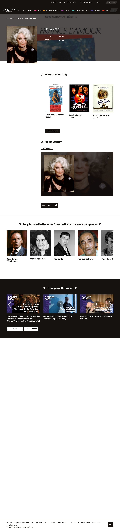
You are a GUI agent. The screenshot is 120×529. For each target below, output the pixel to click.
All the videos (31, 329)
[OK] (110, 524)
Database (68, 10)
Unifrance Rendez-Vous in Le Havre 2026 (63, 2)
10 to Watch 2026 (86, 2)
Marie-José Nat (37, 259)
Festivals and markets (53, 10)
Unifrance (98, 10)
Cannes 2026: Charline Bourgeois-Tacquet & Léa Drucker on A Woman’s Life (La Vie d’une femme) (23, 318)
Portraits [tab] (47, 148)
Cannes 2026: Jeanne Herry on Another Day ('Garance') (57, 317)
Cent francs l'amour (54, 115)
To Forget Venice (101, 115)
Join (107, 10)
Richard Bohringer (86, 259)
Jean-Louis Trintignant (12, 260)
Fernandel (58, 259)
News (39, 10)
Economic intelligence (83, 10)
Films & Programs (27, 10)
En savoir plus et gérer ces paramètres (20, 527)
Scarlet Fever (75, 115)
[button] (109, 157)
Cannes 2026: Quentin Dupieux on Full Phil (96, 317)
